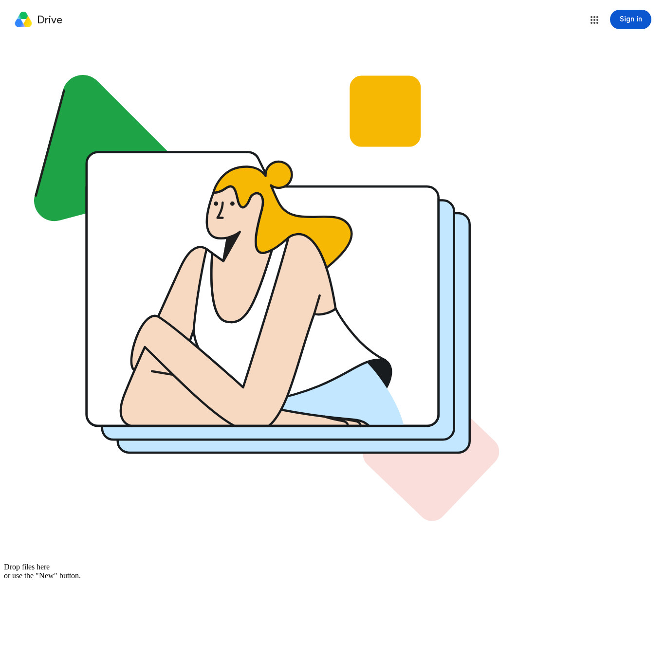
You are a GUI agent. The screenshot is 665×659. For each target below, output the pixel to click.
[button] (594, 20)
